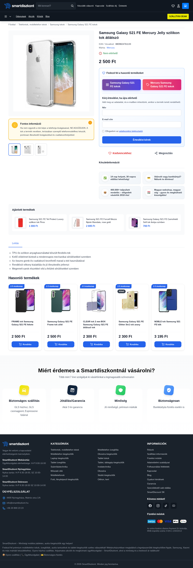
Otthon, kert (103, 479)
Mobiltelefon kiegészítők (62, 454)
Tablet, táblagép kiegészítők (111, 462)
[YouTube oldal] (174, 506)
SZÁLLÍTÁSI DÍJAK (178, 16)
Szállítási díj (111, 6)
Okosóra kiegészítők (107, 454)
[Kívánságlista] (173, 6)
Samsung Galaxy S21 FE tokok (82, 24)
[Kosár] (185, 6)
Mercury (111, 47)
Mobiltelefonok (58, 475)
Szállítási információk (157, 454)
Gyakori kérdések (155, 479)
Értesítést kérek (142, 140)
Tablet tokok (103, 458)
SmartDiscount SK (156, 492)
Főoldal (12, 24)
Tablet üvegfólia (58, 462)
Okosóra (102, 471)
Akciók (31, 16)
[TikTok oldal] (166, 506)
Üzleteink (123, 6)
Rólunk (150, 450)
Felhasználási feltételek (158, 466)
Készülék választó (86, 6)
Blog (47, 16)
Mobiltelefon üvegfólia (108, 450)
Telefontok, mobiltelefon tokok (33, 24)
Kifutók (40, 16)
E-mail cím (107, 119)
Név (104, 107)
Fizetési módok (154, 458)
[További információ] (90, 122)
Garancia (151, 483)
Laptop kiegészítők (60, 458)
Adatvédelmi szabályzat (158, 462)
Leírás (15, 243)
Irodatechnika (104, 466)
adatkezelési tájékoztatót (131, 131)
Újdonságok (21, 16)
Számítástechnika (59, 466)
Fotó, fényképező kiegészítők (65, 479)
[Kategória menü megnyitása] (7, 16)
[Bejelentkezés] (178, 6)
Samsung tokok (57, 24)
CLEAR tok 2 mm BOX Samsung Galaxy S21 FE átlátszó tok (95, 324)
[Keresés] (72, 5)
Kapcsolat (99, 6)
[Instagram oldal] (158, 506)
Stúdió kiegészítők (106, 475)
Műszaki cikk (57, 471)
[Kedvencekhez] (37, 312)
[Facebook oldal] (150, 506)
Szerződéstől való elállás (159, 488)
